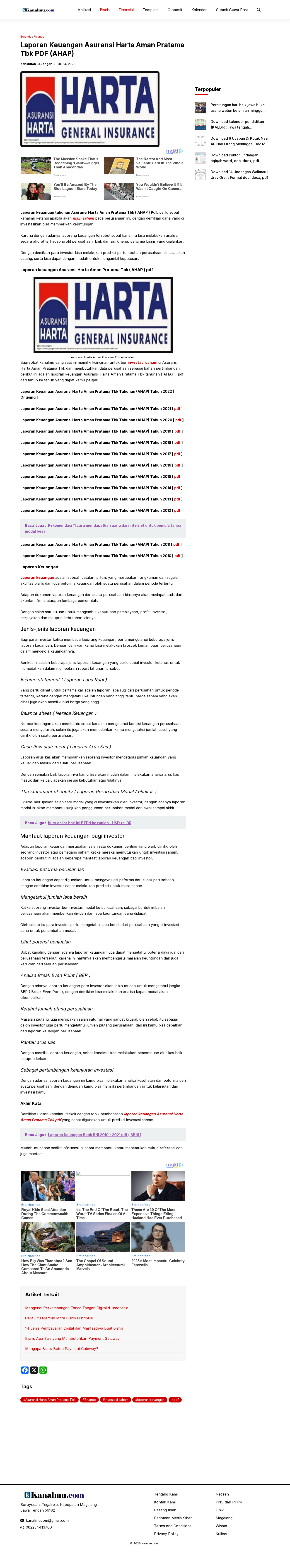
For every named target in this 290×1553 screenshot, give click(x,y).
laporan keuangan (150, 1400)
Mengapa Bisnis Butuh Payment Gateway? (61, 1348)
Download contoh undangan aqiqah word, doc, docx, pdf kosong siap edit (235, 161)
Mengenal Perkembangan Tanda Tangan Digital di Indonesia (76, 1308)
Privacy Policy (166, 1533)
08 (28, 1527)
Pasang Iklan (165, 1510)
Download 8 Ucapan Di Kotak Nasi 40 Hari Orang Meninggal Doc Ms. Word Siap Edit (239, 144)
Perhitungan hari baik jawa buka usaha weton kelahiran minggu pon (238, 110)
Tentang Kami (166, 1494)
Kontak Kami (165, 1502)
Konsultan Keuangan (36, 64)
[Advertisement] (232, 57)
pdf (177, 408)
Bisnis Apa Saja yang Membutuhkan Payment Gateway (72, 1338)
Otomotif (175, 9)
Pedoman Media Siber (173, 1518)
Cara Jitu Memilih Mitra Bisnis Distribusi (59, 1318)
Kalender (199, 9)
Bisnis (105, 9)
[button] (259, 9)
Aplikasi (84, 9)
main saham (83, 218)
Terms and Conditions (172, 1526)
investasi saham (142, 362)
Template (151, 9)
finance (90, 1400)
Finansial (126, 9)
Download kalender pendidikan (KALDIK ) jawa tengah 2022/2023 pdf (237, 127)
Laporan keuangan (37, 577)
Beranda (25, 36)
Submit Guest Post (232, 9)
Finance (39, 36)
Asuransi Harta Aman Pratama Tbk (50, 1400)
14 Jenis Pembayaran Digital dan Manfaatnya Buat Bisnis (74, 1328)
